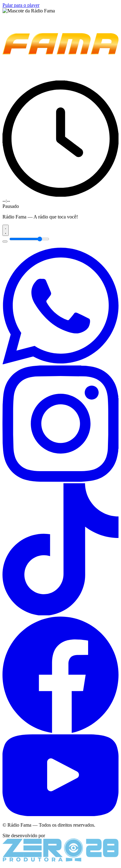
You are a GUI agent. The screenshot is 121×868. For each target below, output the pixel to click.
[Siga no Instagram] (60, 480)
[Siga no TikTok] (60, 613)
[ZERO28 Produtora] (60, 860)
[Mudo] (4, 241)
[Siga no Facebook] (60, 731)
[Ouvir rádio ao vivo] (5, 230)
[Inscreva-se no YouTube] (60, 814)
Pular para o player (20, 5)
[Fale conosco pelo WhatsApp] (60, 362)
